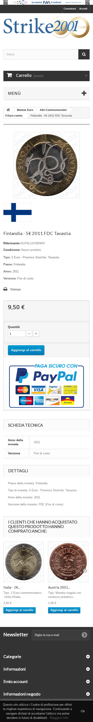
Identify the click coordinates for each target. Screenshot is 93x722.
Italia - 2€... (11, 587)
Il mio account (15, 681)
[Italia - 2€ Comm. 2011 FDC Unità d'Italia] (23, 562)
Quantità (14, 327)
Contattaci (70, 8)
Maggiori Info (59, 718)
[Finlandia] (17, 212)
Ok (83, 711)
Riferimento (11, 243)
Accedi (83, 8)
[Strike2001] (46, 27)
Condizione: (11, 250)
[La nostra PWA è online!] (46, 2)
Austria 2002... (59, 587)
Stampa (15, 289)
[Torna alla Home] (8, 110)
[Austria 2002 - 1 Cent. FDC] (68, 562)
